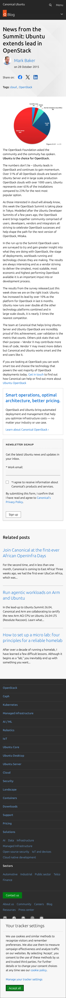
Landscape (10, 789)
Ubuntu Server (12, 764)
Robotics (8, 730)
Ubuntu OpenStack (14, 382)
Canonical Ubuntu (14, 4)
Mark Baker (24, 60)
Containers (10, 797)
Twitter (28, 77)
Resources (9, 909)
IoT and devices (41, 851)
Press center (26, 909)
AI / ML (7, 721)
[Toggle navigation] (62, 14)
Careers (39, 904)
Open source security (16, 851)
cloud (13, 87)
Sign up (13, 514)
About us (8, 904)
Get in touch (36, 374)
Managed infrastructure (18, 713)
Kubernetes (10, 704)
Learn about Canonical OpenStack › (27, 429)
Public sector (43, 874)
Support (8, 814)
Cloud (6, 772)
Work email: (15, 467)
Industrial (26, 874)
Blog (49, 904)
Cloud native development (19, 857)
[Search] (50, 5)
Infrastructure (25, 840)
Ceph (6, 696)
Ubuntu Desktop (13, 755)
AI (4, 840)
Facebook (20, 77)
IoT (5, 738)
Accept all (15, 988)
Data (11, 840)
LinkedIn (35, 77)
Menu (59, 5)
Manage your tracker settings (24, 979)
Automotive (10, 874)
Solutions (9, 831)
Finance (7, 879)
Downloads (10, 806)
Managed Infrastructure (17, 846)
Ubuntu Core (11, 747)
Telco (57, 874)
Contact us (12, 895)
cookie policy (39, 970)
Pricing (7, 823)
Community (24, 904)
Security (8, 781)
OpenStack (25, 87)
